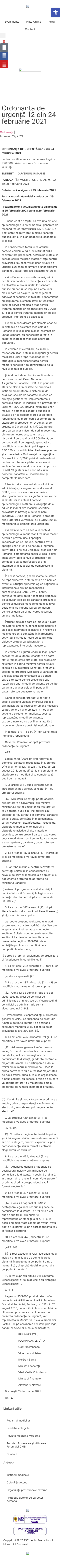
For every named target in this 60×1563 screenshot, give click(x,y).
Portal (51, 21)
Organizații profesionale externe (27, 1490)
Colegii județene (17, 1482)
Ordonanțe (6, 132)
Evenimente (12, 21)
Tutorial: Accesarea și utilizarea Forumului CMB (26, 1445)
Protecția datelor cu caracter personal (25, 1499)
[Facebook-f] (4, 56)
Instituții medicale (18, 1475)
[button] (3, 35)
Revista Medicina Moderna (23, 1435)
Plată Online (33, 21)
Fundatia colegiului (18, 1428)
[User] (4, 47)
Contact (30, 29)
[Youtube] (4, 64)
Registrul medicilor (18, 1420)
